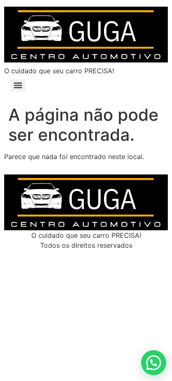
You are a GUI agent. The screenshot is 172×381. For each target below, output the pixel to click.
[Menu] (17, 85)
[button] (153, 362)
